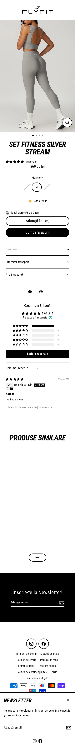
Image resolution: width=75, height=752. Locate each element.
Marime (37, 177)
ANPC (55, 672)
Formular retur (26, 665)
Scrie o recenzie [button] (37, 354)
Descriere (11, 249)
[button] (15, 161)
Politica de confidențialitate (32, 672)
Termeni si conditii (26, 653)
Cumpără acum (37, 232)
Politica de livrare (26, 659)
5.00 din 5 (47, 313)
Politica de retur (49, 659)
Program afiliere (47, 665)
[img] (15, 379)
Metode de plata (49, 653)
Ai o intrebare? (14, 274)
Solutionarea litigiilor (37, 678)
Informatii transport (17, 262)
